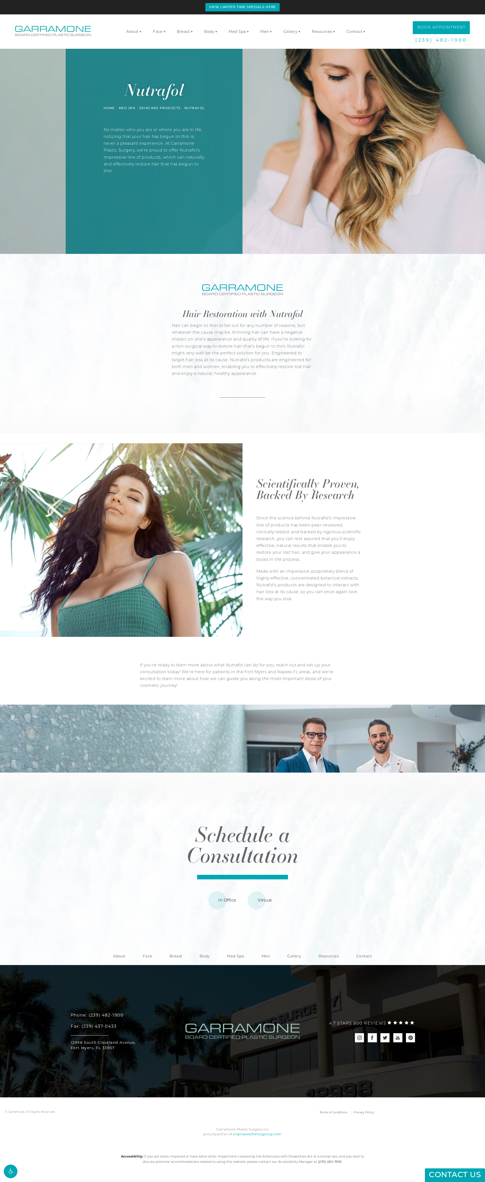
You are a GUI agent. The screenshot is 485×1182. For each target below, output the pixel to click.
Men (264, 31)
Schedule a (242, 844)
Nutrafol (194, 108)
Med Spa (237, 31)
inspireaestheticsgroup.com (257, 1134)
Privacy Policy (364, 1112)
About (132, 31)
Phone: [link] (97, 1015)
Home (109, 108)
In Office (227, 900)
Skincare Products (160, 108)
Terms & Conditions (333, 1112)
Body (209, 31)
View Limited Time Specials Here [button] (242, 7)
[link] (371, 1023)
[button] (10, 1171)
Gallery (290, 31)
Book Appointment (441, 28)
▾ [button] (140, 32)
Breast (183, 31)
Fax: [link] (93, 1026)
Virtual (265, 900)
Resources (322, 31)
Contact (354, 31)
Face (157, 31)
